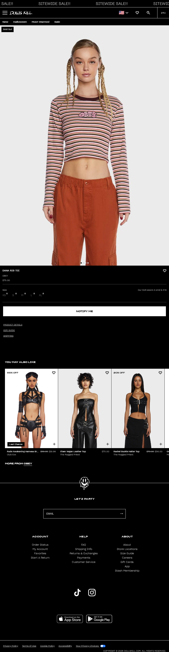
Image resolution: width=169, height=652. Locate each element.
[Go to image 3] (85, 263)
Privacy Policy (10, 646)
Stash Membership (127, 570)
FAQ (83, 545)
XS (4, 295)
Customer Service (83, 562)
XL (40, 295)
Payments (83, 558)
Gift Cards (127, 562)
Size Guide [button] (9, 330)
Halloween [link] (20, 22)
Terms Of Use (29, 646)
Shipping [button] (8, 336)
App (127, 566)
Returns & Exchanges (84, 553)
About (127, 545)
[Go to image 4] (88, 263)
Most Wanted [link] (40, 22)
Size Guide (127, 553)
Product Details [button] (12, 325)
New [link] (5, 22)
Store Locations (127, 549)
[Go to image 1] (81, 263)
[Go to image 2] (83, 263)
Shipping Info (83, 549)
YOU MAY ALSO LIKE (20, 362)
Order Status (40, 545)
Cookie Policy (47, 646)
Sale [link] (57, 22)
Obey (5, 276)
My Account (40, 549)
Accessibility (65, 646)
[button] (53, 4)
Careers (127, 558)
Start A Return (40, 558)
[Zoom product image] (84, 145)
